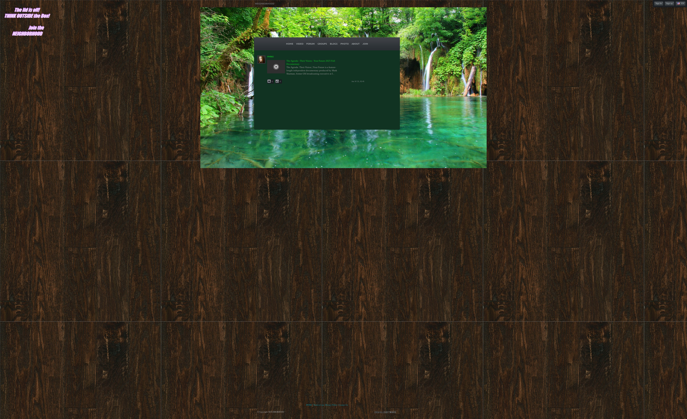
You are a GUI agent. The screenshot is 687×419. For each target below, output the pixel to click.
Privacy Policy (331, 405)
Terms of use (318, 405)
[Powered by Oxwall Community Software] (385, 412)
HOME (309, 405)
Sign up (669, 3)
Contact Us (343, 405)
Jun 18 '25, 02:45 (358, 81)
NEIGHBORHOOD (264, 3)
